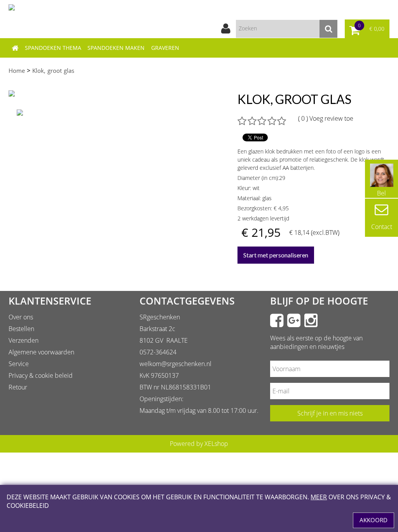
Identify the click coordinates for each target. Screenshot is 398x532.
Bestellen (21, 328)
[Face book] (276, 320)
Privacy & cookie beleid (41, 375)
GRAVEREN (165, 47)
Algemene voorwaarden (41, 352)
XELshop (216, 443)
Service (19, 363)
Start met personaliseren (275, 255)
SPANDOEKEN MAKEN (116, 47)
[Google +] (293, 320)
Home (17, 70)
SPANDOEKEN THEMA (53, 47)
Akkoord (374, 520)
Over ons (21, 317)
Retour (18, 387)
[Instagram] (311, 320)
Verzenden (23, 340)
